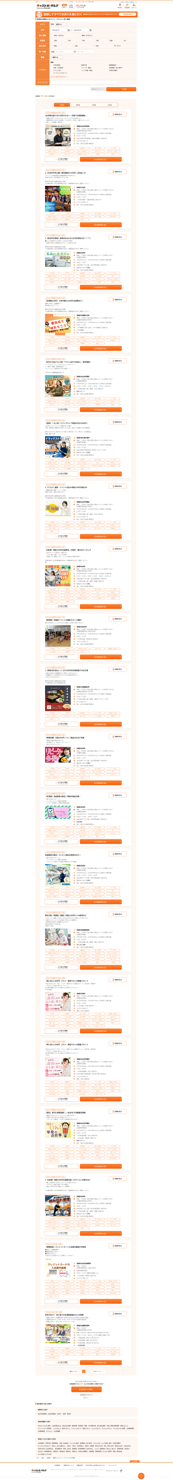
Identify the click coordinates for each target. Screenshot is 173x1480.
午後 (83, 40)
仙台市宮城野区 (42, 1414)
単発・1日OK (67, 1448)
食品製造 (80, 1426)
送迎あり (127, 1448)
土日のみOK (127, 1446)
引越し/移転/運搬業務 (112, 1426)
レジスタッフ (57, 1428)
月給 (97, 46)
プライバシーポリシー (112, 1471)
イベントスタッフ (82, 202)
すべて (119, 46)
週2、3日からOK (109, 1446)
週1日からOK (99, 1446)
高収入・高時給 (89, 1446)
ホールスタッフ (81, 702)
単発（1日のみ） (59, 35)
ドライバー (49, 1431)
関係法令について (69, 1465)
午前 (69, 40)
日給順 (94, 105)
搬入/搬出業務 (101, 1426)
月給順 (110, 105)
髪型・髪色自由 (117, 1451)
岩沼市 (69, 1414)
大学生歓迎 (56, 65)
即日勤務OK (58, 1448)
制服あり (55, 1451)
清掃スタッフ (124, 1426)
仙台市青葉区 (52, 1414)
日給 (76, 46)
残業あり (68, 1451)
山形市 (59, 1414)
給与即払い (80, 1446)
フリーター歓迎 (86, 68)
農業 (85, 1426)
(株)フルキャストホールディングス (59, 1469)
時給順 (78, 105)
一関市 (64, 1414)
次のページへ (97, 1371)
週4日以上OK (118, 1446)
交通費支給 (120, 1448)
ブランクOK (57, 70)
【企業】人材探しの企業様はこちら (129, 2)
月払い (74, 1446)
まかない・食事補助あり (45, 1451)
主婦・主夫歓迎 (58, 68)
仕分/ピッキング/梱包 (83, 267)
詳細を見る (118, 114)
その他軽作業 (92, 1426)
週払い (69, 1446)
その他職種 (57, 1431)
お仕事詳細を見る (100, 159)
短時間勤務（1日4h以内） (86, 1448)
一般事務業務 (81, 1345)
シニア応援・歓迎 (86, 70)
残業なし (74, 1451)
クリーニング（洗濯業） (45, 1428)
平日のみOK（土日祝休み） (46, 1448)
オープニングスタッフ (60, 73)
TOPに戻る (135, 1461)
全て (125, 40)
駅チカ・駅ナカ (111, 1448)
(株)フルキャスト (74, 1469)
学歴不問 (84, 65)
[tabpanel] (58, 135)
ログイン (86, 1398)
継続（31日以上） (87, 35)
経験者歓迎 (112, 65)
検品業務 (79, 822)
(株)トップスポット (99, 1469)
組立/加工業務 (81, 945)
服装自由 (62, 1451)
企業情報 (57, 1465)
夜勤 (111, 40)
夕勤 (97, 40)
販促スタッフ (86, 1428)
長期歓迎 (74, 1448)
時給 (55, 46)
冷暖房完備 (98, 1451)
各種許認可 (79, 1465)
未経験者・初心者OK (115, 68)
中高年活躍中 (113, 70)
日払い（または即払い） (59, 1446)
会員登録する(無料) (86, 1389)
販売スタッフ (81, 391)
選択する (55, 57)
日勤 (55, 40)
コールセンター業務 (119, 1428)
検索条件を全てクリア (98, 89)
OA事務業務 (41, 1431)
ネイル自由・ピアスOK (44, 1454)
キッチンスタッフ (82, 141)
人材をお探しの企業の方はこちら (95, 1465)
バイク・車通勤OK (100, 1448)
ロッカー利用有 (107, 1451)
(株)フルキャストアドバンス (86, 1469)
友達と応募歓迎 (83, 1451)
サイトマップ (112, 1465)
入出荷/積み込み (56, 1426)
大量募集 (91, 1451)
